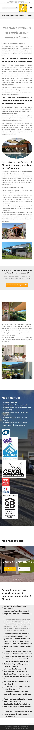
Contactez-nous (24, 569)
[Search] (16, 8)
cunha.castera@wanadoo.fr (18, 1)
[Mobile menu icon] (31, 8)
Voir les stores (9, 569)
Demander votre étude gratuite (16, 285)
